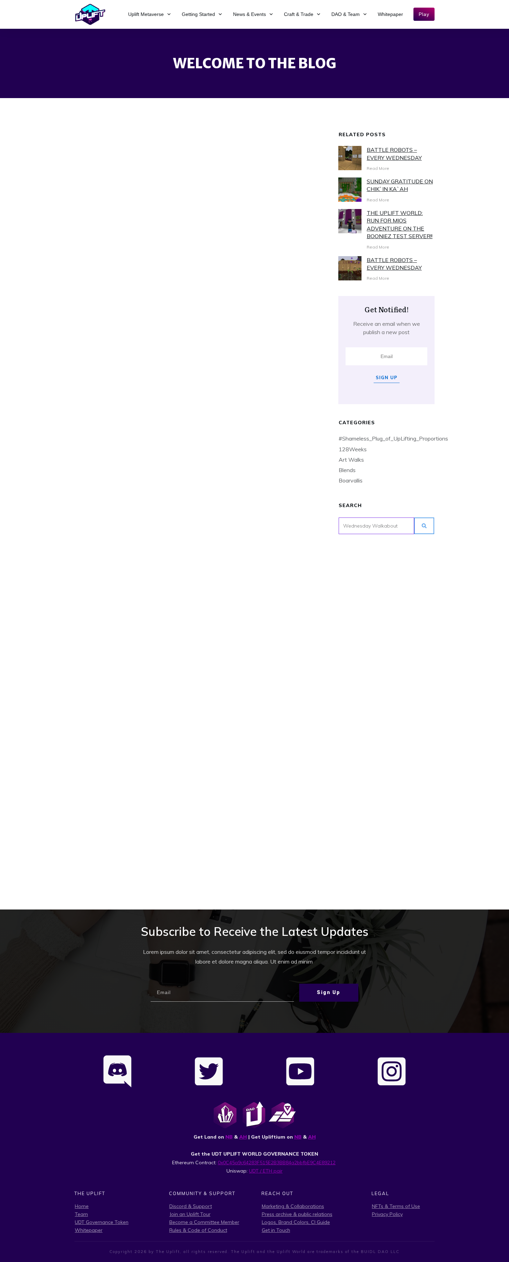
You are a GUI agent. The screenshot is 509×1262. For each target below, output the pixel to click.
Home (82, 1206)
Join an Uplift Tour (190, 1214)
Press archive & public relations (297, 1214)
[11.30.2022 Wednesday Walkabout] (131, 485)
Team (81, 1214)
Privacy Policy (387, 1214)
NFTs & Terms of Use (396, 1206)
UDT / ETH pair (266, 1171)
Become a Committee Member (204, 1222)
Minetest (90, 207)
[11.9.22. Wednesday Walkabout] (260, 681)
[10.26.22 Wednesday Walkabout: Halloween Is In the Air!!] (260, 806)
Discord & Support (190, 1206)
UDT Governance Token (101, 1222)
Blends (347, 470)
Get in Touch (276, 1230)
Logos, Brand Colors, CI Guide (296, 1222)
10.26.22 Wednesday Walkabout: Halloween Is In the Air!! (260, 869)
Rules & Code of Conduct (198, 1230)
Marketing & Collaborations (293, 1206)
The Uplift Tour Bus (142, 526)
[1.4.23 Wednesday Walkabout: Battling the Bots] (260, 150)
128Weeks (353, 449)
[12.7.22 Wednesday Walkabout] (131, 338)
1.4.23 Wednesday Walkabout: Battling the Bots (260, 224)
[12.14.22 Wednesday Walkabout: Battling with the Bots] (260, 319)
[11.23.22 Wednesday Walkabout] (260, 518)
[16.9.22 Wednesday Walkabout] (131, 641)
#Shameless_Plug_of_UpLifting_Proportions (393, 438)
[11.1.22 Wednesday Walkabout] (131, 807)
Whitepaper (88, 1230)
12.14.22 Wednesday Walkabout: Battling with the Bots (260, 414)
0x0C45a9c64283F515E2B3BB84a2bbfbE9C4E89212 (277, 1162)
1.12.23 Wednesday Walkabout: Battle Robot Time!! (131, 234)
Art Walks (351, 459)
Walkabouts (281, 204)
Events (214, 198)
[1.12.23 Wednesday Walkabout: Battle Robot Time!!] (131, 154)
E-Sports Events (99, 708)
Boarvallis (351, 480)
